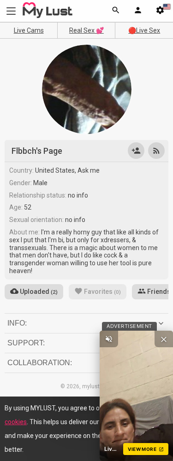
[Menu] (138, 11)
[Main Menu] (11, 11)
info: (17, 323)
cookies (16, 422)
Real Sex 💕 (86, 30)
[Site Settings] (160, 11)
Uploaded (38, 291)
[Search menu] (116, 11)
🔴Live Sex (144, 30)
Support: (26, 343)
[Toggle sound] (109, 339)
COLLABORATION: (39, 363)
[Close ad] (164, 339)
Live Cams (29, 30)
